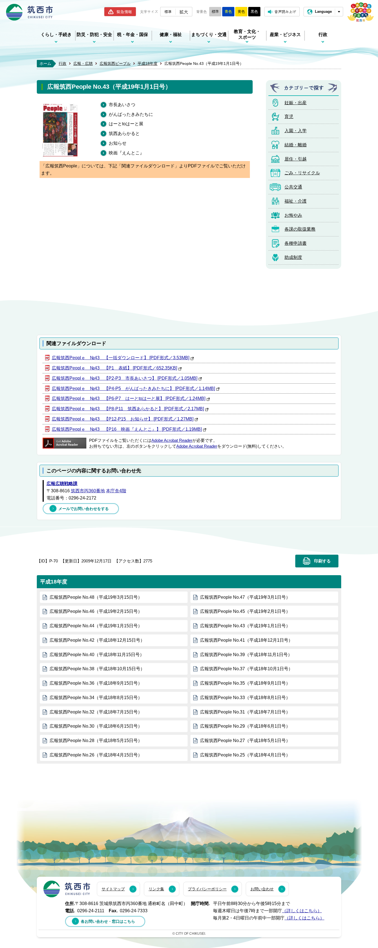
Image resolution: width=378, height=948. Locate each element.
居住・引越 (295, 159)
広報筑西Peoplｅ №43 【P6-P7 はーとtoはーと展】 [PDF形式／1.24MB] (128, 398)
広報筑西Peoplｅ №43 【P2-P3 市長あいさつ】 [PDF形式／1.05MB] (124, 378)
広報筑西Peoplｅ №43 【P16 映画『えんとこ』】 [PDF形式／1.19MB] (127, 429)
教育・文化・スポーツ (247, 34)
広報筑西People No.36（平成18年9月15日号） (96, 683)
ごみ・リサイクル (302, 172)
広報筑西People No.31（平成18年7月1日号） (245, 712)
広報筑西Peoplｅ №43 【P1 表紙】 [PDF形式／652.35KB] (114, 368)
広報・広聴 (83, 63)
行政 (323, 34)
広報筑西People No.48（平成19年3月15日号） (96, 597)
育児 (288, 116)
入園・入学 (295, 130)
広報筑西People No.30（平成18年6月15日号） (96, 726)
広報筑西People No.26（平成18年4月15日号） (96, 755)
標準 (168, 11)
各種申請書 (295, 243)
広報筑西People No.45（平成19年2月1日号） (245, 611)
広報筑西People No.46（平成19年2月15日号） (96, 611)
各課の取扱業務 (299, 229)
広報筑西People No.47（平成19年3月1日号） (245, 597)
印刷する (322, 561)
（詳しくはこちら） (302, 910)
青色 (228, 11)
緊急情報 (124, 11)
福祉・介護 (295, 201)
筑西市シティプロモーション (360, 12)
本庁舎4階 (116, 490)
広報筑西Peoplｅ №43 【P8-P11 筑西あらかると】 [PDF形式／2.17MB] (128, 408)
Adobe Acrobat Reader (171, 440)
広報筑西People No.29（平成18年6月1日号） (245, 726)
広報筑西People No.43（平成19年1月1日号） (245, 625)
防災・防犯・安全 (94, 34)
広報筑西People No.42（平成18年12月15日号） (97, 640)
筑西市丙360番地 (88, 490)
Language (323, 11)
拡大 (183, 11)
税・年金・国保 (132, 34)
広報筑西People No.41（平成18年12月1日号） (246, 640)
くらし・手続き (56, 34)
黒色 (254, 11)
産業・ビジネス (285, 34)
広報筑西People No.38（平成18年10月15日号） (97, 668)
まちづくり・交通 (209, 34)
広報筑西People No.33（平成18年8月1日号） (245, 697)
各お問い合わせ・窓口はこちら (108, 921)
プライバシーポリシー (207, 889)
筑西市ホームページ (29, 12)
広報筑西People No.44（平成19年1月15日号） (96, 625)
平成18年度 (147, 63)
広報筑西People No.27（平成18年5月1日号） (245, 740)
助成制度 (293, 257)
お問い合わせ (262, 889)
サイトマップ (113, 889)
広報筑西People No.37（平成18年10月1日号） (246, 668)
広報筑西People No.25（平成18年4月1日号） (245, 755)
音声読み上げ (285, 11)
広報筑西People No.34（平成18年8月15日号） (96, 697)
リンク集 (156, 889)
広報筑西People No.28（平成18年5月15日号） (96, 740)
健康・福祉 (171, 34)
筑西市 (66, 889)
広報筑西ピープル (115, 63)
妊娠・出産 (295, 102)
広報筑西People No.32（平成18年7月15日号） (96, 712)
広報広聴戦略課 (61, 483)
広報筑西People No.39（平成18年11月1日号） (246, 654)
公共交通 (293, 187)
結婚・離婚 (295, 144)
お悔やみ (293, 215)
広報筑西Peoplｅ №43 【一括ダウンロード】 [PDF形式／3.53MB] (120, 357)
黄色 (241, 11)
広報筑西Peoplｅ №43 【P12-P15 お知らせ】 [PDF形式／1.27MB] (122, 419)
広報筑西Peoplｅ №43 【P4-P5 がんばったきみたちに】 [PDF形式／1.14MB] (133, 388)
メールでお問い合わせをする (83, 508)
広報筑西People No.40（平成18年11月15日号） (97, 654)
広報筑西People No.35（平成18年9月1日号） (245, 683)
